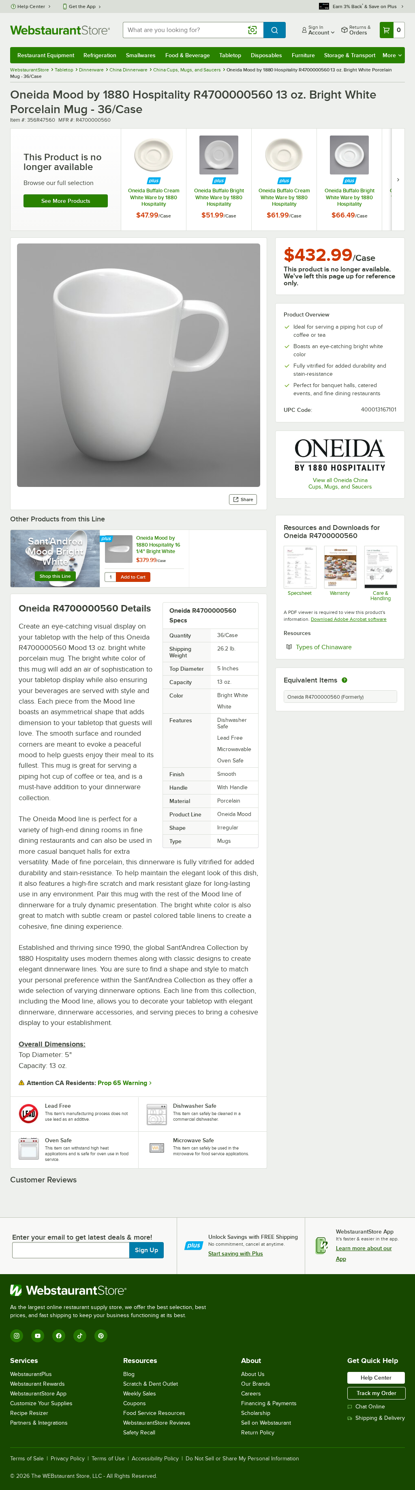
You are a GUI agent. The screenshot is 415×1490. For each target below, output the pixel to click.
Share (247, 499)
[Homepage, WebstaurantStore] (60, 30)
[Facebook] (58, 1335)
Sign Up (146, 1250)
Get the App (82, 6)
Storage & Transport (349, 55)
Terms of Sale (27, 1459)
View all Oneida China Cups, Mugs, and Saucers (340, 483)
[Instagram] (16, 1335)
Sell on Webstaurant (266, 1423)
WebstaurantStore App (38, 1394)
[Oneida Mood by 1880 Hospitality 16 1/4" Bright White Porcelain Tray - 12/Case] (144, 558)
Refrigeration (99, 55)
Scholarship (255, 1413)
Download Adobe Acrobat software (349, 619)
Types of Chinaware (346, 646)
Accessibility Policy (155, 1459)
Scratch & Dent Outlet (150, 1384)
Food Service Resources (154, 1413)
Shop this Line (55, 576)
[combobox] (193, 30)
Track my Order (376, 1393)
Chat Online (370, 1407)
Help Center (31, 6)
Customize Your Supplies (41, 1403)
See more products (65, 201)
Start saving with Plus (235, 1253)
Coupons (134, 1403)
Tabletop (230, 55)
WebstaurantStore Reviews (156, 1423)
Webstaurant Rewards (37, 1384)
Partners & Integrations (39, 1423)
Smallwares (141, 55)
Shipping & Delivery (380, 1418)
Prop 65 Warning (122, 1083)
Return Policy (257, 1433)
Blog (129, 1374)
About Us (253, 1374)
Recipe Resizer (29, 1413)
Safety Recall (139, 1433)
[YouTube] (37, 1335)
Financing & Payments (269, 1403)
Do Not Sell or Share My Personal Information (242, 1459)
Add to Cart (133, 577)
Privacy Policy (68, 1459)
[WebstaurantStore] (111, 1290)
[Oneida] (340, 455)
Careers (251, 1394)
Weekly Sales (139, 1394)
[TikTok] (79, 1335)
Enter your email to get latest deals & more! (82, 1237)
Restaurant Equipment (45, 55)
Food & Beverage (187, 55)
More (389, 55)
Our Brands (255, 1384)
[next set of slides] (397, 179)
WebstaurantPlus (31, 1374)
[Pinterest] (100, 1335)
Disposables (266, 55)
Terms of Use (108, 1459)
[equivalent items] (344, 680)
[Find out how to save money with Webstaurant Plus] (154, 180)
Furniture (303, 55)
